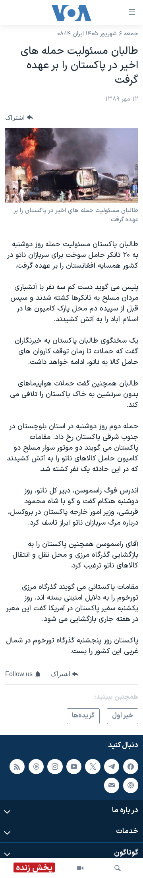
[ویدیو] (80, 868)
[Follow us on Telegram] (111, 766)
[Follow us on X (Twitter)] (92, 766)
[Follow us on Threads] (36, 766)
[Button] (19, 117)
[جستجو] (117, 868)
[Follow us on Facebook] (130, 766)
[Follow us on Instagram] (54, 766)
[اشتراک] (111, 785)
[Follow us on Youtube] (73, 766)
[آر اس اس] (17, 766)
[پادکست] (130, 785)
